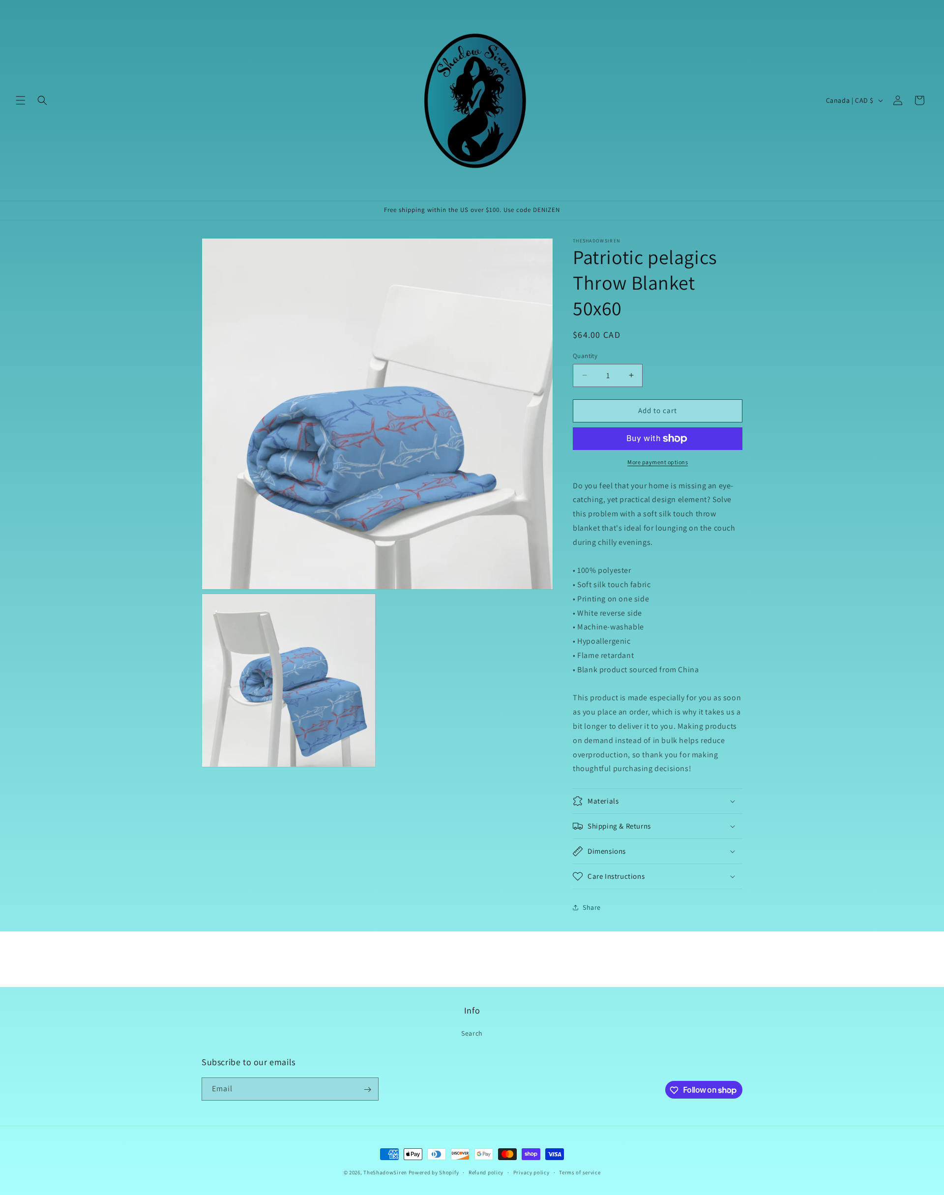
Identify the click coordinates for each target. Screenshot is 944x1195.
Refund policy (486, 1171)
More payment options (657, 462)
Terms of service (579, 1171)
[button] (20, 100)
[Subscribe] (367, 1089)
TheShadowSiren (385, 1172)
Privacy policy (531, 1171)
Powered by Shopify (434, 1172)
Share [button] (592, 907)
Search (472, 1032)
